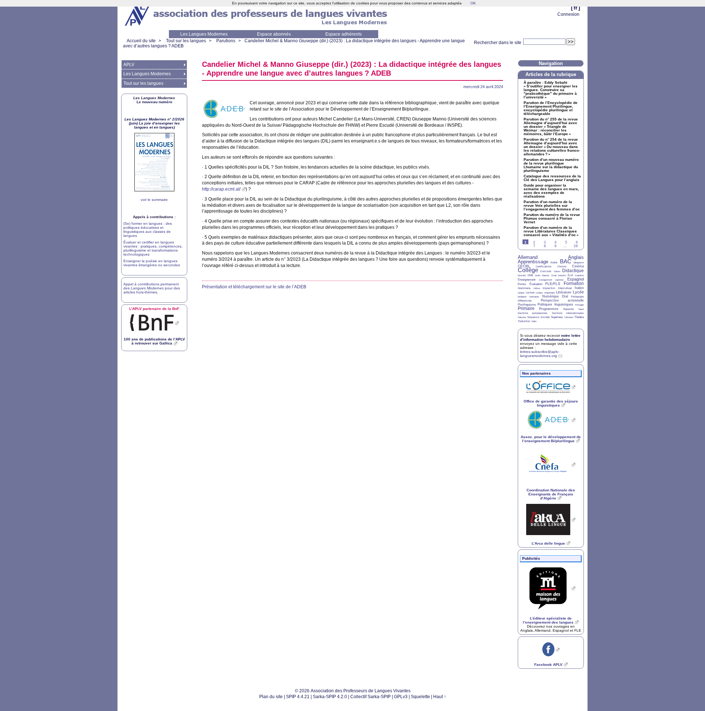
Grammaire (524, 288)
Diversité (522, 275)
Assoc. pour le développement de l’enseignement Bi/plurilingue (551, 439)
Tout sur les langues (186, 40)
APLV (128, 64)
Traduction (524, 321)
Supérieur (557, 317)
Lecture (530, 292)
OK (473, 3)
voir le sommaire (154, 200)
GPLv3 (401, 696)
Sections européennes (532, 313)
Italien (579, 288)
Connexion (568, 14)
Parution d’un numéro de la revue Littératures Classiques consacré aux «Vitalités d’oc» (551, 231)
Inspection (549, 288)
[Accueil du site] (138, 15)
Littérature (563, 292)
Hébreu (537, 288)
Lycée (578, 292)
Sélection (522, 317)
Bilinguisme (579, 262)
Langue (521, 293)
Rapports (568, 309)
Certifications (544, 266)
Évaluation (535, 284)
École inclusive (559, 275)
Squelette (420, 696)
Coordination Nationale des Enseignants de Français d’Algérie (551, 494)
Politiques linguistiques (555, 304)
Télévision (568, 317)
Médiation (522, 297)
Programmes (548, 309)
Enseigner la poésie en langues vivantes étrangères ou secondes (151, 263)
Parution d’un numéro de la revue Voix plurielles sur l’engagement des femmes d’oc (552, 205)
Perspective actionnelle (562, 300)
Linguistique (549, 293)
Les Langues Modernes (204, 34)
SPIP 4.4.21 (298, 696)
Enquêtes (579, 275)
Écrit (570, 275)
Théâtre (579, 317)
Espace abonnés (274, 34)
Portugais (579, 305)
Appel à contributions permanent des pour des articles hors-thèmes (151, 288)
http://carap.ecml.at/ (221, 189)
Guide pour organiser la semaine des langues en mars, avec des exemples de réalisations (551, 191)
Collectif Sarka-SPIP (370, 696)
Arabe (553, 262)
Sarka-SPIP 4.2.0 (330, 696)
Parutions (225, 40)
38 (576, 246)
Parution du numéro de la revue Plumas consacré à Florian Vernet (552, 218)
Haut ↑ (439, 696)
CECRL (524, 266)
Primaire (526, 308)
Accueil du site (141, 40)
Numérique (550, 296)
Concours (546, 271)
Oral (565, 296)
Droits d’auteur (542, 275)
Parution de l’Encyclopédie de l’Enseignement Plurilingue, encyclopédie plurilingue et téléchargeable (551, 108)
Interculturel (565, 288)
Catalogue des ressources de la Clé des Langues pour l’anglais (552, 178)
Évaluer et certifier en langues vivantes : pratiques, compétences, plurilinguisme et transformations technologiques (152, 248)
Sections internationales (568, 313)
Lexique (539, 293)
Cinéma (578, 266)
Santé (581, 309)
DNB (530, 275)
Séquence (533, 317)
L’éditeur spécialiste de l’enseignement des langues (548, 620)
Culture (557, 271)
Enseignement (526, 279)
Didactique (573, 270)
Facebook (548, 665)
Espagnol (575, 279)
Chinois (562, 266)
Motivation (534, 297)
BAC (565, 261)
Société (545, 317)
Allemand (528, 257)
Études (522, 284)
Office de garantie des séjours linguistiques (551, 403)
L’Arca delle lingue (548, 543)
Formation (574, 283)
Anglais (576, 257)
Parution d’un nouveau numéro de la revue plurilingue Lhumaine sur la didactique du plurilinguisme (551, 165)
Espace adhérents (343, 34)
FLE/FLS (552, 284)
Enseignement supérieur (551, 280)
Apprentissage (533, 261)
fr (576, 7)
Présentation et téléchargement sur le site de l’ (254, 286)
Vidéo (533, 321)
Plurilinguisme (527, 304)
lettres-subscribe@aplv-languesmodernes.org (539, 354)
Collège (528, 270)
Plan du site (271, 696)
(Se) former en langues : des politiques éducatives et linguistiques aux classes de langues (147, 229)
